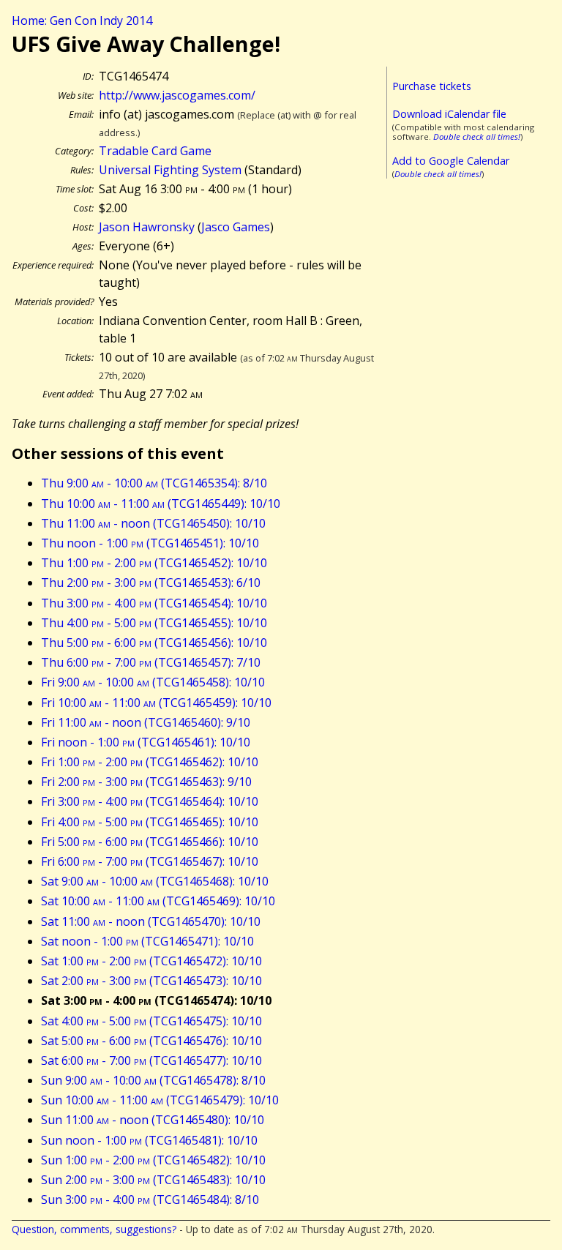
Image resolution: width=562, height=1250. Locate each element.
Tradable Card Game (155, 151)
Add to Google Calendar (450, 161)
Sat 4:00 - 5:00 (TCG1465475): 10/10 (151, 1021)
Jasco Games (235, 227)
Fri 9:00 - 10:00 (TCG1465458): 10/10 (153, 682)
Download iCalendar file (449, 114)
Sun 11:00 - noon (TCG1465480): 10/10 (152, 1120)
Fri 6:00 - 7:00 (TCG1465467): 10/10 (149, 861)
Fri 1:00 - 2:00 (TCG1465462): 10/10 (149, 762)
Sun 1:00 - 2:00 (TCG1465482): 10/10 (153, 1160)
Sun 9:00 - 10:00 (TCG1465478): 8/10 (153, 1080)
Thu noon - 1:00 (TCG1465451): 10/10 (150, 543)
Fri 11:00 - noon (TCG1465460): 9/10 (145, 722)
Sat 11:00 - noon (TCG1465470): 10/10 (151, 921)
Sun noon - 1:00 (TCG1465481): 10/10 (149, 1140)
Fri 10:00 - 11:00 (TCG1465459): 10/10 (156, 703)
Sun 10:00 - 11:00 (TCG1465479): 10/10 (160, 1100)
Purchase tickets (431, 86)
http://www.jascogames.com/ (177, 95)
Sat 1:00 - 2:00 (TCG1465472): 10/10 (151, 961)
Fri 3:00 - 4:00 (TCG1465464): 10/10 (149, 801)
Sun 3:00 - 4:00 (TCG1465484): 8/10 (150, 1199)
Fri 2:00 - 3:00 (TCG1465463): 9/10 (146, 782)
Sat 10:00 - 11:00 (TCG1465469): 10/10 (158, 901)
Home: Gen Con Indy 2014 (82, 20)
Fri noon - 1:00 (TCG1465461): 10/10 (145, 742)
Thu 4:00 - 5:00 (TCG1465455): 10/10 (154, 623)
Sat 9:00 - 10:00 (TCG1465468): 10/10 (155, 881)
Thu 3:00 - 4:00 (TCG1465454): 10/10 (154, 603)
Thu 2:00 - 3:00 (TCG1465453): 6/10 (151, 583)
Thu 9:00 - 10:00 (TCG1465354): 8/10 (154, 483)
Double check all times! (476, 136)
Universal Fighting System (170, 170)
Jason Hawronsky (147, 227)
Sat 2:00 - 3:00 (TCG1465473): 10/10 (151, 981)
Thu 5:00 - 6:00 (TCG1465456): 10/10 (154, 643)
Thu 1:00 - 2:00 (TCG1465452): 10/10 (154, 563)
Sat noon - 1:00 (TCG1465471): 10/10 (147, 941)
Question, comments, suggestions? (94, 1229)
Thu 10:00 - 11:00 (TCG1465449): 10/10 (160, 503)
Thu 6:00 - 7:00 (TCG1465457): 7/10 (151, 662)
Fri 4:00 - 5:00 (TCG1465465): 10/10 (149, 822)
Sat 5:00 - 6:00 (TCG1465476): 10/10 (151, 1041)
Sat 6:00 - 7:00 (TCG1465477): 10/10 (151, 1060)
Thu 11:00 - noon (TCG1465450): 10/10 (153, 523)
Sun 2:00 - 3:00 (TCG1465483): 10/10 (153, 1180)
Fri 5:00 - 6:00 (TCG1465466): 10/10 (149, 842)
